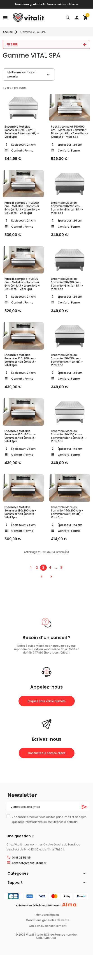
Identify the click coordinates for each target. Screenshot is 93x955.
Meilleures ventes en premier (29, 74)
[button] (67, 17)
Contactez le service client (46, 753)
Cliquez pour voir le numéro (47, 701)
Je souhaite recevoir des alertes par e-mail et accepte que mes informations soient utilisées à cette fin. (49, 819)
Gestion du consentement (48, 926)
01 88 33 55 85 (21, 857)
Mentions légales (48, 915)
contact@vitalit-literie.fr (29, 863)
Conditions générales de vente (48, 920)
